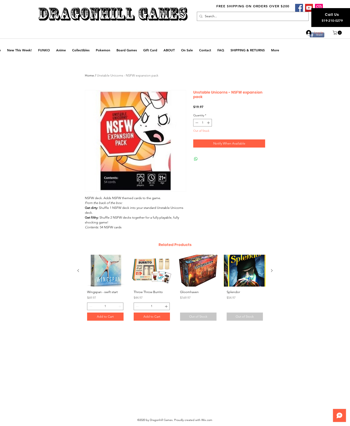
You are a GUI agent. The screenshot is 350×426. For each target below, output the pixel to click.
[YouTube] (309, 8)
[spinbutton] (202, 122)
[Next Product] (271, 270)
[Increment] (208, 122)
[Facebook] (299, 8)
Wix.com (206, 420)
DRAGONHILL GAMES (112, 14)
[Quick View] (105, 271)
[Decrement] (196, 122)
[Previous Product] (78, 270)
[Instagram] (319, 8)
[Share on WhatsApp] (195, 158)
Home (89, 75)
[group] (175, 289)
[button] (338, 33)
